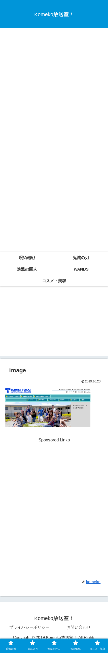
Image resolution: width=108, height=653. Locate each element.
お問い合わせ (79, 627)
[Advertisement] (54, 84)
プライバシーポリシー (29, 627)
